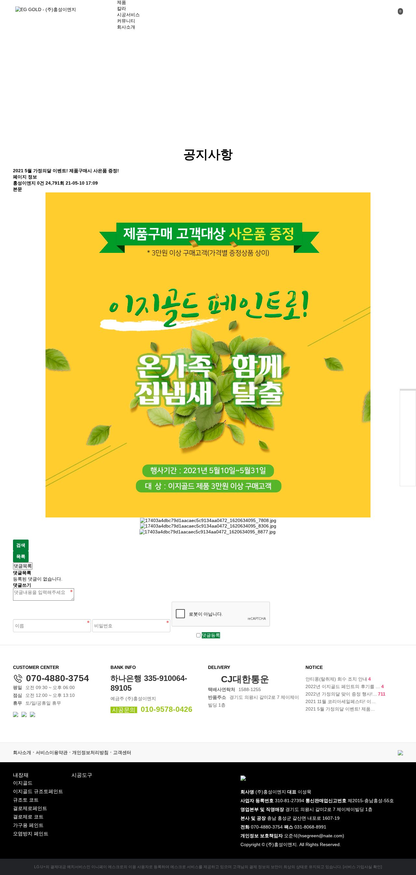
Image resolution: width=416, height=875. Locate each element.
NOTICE (314, 667)
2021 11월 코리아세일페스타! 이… (341, 701)
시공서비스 (128, 14)
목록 (20, 556)
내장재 (21, 775)
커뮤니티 (126, 20)
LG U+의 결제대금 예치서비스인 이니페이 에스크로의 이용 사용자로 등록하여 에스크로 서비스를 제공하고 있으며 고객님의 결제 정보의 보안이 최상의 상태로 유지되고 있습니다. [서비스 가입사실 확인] (208, 867)
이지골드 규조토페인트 (38, 791)
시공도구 (82, 775)
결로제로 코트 (28, 816)
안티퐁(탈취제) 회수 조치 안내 (338, 679)
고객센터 (122, 752)
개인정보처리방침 (90, 752)
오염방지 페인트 (30, 833)
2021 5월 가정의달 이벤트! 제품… (340, 709)
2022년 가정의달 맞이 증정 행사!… (345, 694)
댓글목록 (23, 565)
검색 (20, 545)
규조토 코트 (26, 800)
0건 (40, 183)
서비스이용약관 (52, 752)
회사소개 (126, 27)
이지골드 (22, 783)
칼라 (121, 8)
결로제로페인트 (30, 808)
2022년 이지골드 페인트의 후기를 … (345, 686)
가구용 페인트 (28, 825)
